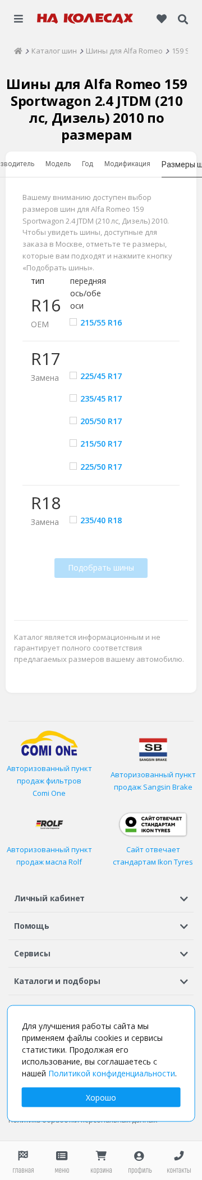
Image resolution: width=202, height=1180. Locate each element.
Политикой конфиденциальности (111, 1073)
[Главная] (18, 51)
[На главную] (85, 19)
